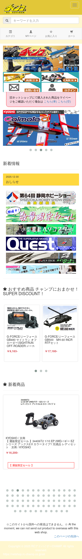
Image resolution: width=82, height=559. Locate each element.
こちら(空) (64, 101)
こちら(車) (50, 101)
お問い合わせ (22, 87)
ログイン (59, 87)
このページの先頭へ (66, 536)
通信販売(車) (62, 77)
